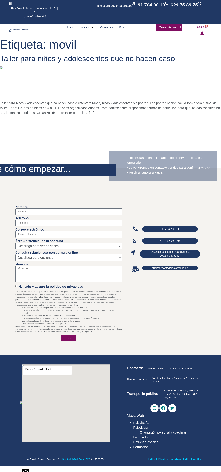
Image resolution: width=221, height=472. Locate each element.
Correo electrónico (29, 229)
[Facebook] (163, 408)
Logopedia (140, 437)
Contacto (106, 27)
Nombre (21, 206)
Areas (85, 27)
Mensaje (21, 264)
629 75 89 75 (184, 4)
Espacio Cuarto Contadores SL (19, 30)
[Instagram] (154, 408)
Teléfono (22, 218)
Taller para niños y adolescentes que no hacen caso (87, 58)
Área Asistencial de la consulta (39, 241)
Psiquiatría (141, 422)
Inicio (70, 27)
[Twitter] (172, 408)
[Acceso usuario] (202, 33)
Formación (141, 447)
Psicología (140, 427)
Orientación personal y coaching (163, 432)
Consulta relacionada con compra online (46, 252)
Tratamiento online (172, 27)
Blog (122, 27)
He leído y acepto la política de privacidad (50, 286)
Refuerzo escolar (145, 442)
